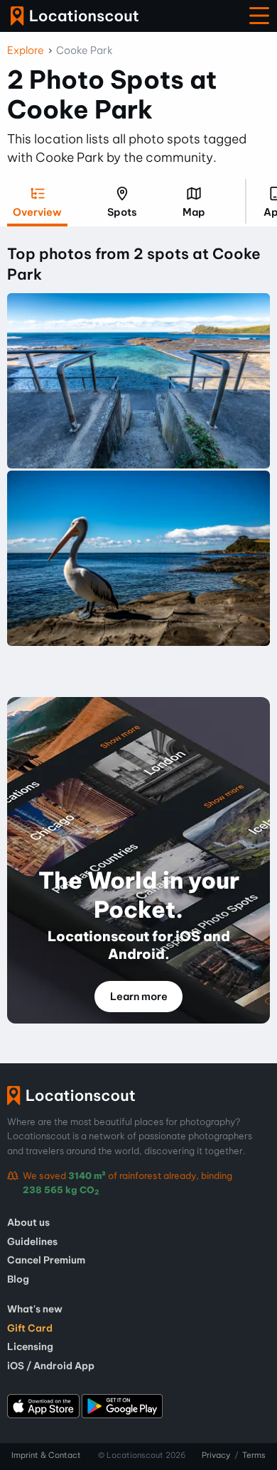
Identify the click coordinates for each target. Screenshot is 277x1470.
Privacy (216, 1455)
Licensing (30, 1346)
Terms (254, 1455)
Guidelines (32, 1241)
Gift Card (30, 1328)
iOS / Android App (50, 1365)
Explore (25, 50)
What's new (35, 1308)
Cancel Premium (46, 1260)
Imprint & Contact (46, 1455)
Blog (18, 1279)
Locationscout (74, 16)
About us (28, 1222)
